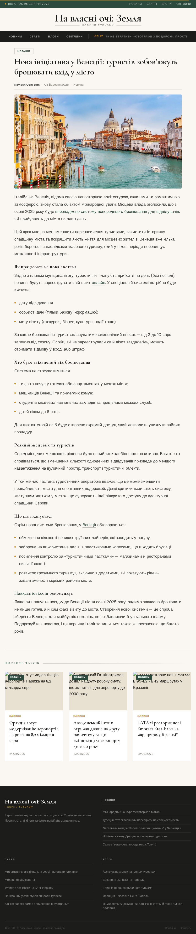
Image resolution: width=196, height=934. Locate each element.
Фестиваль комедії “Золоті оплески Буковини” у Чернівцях (142, 828)
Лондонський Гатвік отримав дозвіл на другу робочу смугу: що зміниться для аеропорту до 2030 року (96, 734)
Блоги (167, 3)
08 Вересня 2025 (56, 85)
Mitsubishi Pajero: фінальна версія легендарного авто (41, 872)
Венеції (89, 524)
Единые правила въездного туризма (127, 888)
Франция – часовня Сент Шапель (125, 896)
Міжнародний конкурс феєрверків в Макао (131, 812)
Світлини (183, 3)
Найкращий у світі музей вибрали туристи (33, 896)
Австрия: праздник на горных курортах (129, 872)
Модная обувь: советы (20, 880)
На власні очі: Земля (98, 17)
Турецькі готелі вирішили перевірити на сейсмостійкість (141, 820)
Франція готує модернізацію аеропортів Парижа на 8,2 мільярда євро (34, 731)
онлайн (98, 282)
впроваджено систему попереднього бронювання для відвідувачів (117, 211)
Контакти (185, 928)
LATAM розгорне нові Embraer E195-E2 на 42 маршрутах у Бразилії (159, 728)
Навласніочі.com (31, 593)
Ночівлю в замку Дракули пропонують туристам (135, 836)
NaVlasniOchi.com (27, 85)
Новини (135, 3)
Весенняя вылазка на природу (123, 880)
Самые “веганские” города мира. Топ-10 (130, 844)
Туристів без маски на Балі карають (29, 888)
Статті (152, 3)
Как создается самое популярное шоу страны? (37, 904)
